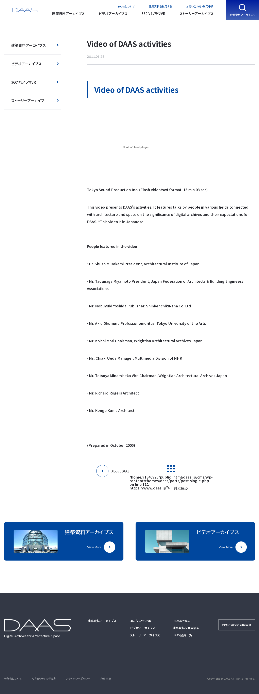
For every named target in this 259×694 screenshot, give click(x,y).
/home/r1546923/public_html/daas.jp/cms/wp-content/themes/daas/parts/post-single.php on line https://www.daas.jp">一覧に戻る (171, 482)
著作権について (13, 678)
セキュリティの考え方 (44, 678)
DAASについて (126, 6)
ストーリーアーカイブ (27, 100)
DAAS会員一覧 (182, 635)
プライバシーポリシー (78, 678)
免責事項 (105, 678)
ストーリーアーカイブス (196, 13)
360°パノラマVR (153, 13)
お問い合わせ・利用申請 (199, 6)
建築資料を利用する (160, 6)
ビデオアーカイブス (113, 13)
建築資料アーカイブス (68, 13)
